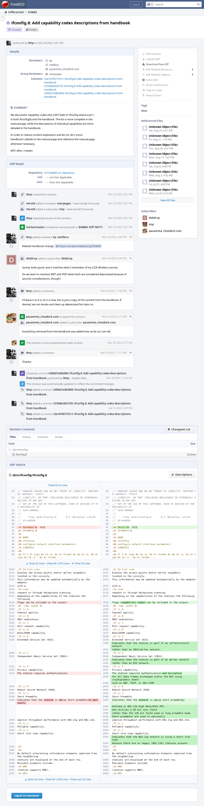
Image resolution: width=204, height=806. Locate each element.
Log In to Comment (26, 795)
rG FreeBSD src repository (59, 172)
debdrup (154, 218)
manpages (55, 74)
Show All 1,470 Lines (58, 563)
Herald (30, 203)
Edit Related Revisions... (160, 69)
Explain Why (79, 378)
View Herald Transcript (86, 203)
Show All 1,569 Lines (57, 779)
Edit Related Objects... (159, 74)
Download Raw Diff (157, 64)
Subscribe (152, 80)
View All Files (167, 200)
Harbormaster (35, 227)
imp (151, 224)
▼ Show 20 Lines (81, 563)
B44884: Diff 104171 (91, 227)
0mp (31, 43)
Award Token (153, 95)
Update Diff (153, 59)
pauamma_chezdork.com (165, 231)
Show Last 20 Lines (80, 779)
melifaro (54, 65)
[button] (136, 4)
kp (50, 60)
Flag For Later (154, 90)
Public (33, 30)
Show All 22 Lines (58, 485)
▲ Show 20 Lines (35, 563)
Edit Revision (153, 54)
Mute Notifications (157, 85)
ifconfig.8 (21, 454)
